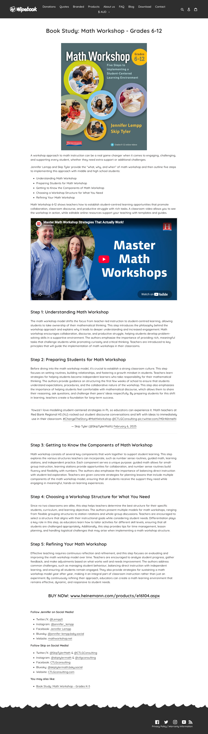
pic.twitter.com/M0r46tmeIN (157, 419)
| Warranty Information (180, 726)
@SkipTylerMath (60, 652)
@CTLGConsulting (124, 419)
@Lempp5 (56, 619)
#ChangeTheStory (75, 419)
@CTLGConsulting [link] (85, 652)
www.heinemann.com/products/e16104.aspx (115, 595)
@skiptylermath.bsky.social (65, 667)
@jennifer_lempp (62, 624)
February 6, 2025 (125, 426)
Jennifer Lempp (60, 629)
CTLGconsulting (60, 662)
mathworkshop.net (60, 638)
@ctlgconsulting (85, 657)
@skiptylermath (61, 657)
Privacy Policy (159, 726)
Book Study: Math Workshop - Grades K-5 (63, 686)
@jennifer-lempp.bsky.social (66, 633)
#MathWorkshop (99, 419)
